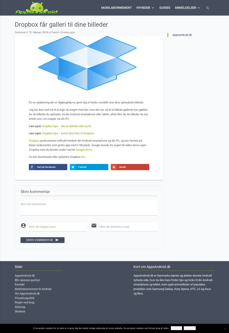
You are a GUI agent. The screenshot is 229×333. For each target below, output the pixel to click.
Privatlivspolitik (24, 298)
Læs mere (190, 328)
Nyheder (145, 8)
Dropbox (34, 140)
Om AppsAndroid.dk (27, 293)
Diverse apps (68, 32)
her (83, 156)
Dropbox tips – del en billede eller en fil (66, 126)
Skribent (20, 311)
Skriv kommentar (42, 240)
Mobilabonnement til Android (33, 289)
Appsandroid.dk (182, 34)
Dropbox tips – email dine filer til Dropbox (68, 133)
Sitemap (20, 307)
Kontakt (19, 284)
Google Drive (84, 149)
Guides (164, 8)
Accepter (176, 328)
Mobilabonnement (116, 8)
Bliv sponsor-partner (27, 280)
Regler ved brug (24, 302)
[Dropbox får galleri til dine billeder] (89, 63)
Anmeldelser (188, 8)
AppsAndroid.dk (25, 275)
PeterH (55, 32)
